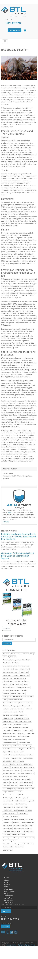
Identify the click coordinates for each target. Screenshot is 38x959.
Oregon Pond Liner (8, 792)
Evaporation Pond (19, 709)
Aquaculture (27, 721)
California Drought (18, 761)
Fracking (5, 684)
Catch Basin (20, 712)
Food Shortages (16, 779)
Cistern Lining (17, 730)
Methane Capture (20, 801)
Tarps (18, 654)
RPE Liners (6, 816)
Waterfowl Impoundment (26, 838)
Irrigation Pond (24, 675)
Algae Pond (21, 693)
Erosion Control (27, 730)
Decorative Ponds (8, 801)
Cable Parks (20, 773)
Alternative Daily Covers (10, 776)
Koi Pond (13, 693)
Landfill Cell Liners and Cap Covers (13, 755)
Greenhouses (15, 663)
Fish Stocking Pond (16, 767)
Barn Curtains (19, 847)
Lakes (4, 700)
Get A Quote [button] (14, 30)
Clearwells (14, 785)
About (6, 880)
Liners (5, 657)
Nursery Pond (7, 697)
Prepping (5, 782)
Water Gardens (26, 660)
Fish (16, 669)
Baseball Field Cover (24, 736)
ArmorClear (8, 900)
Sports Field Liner (8, 804)
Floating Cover (7, 727)
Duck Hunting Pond (9, 798)
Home (6, 878)
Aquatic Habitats (8, 752)
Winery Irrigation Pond (9, 736)
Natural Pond (24, 672)
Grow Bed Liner (7, 828)
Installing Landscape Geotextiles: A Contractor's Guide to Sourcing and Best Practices (18, 536)
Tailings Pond (7, 739)
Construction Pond (24, 742)
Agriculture (6, 654)
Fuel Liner (19, 684)
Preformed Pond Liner (25, 703)
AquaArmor (8, 896)
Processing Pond (8, 718)
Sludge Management (9, 773)
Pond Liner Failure (8, 847)
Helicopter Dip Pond (9, 807)
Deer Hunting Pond (22, 798)
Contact (7, 885)
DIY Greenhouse (22, 813)
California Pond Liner (9, 764)
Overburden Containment (24, 764)
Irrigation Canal (7, 678)
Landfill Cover (7, 675)
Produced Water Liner (18, 739)
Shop (6, 887)
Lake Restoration (19, 752)
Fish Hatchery (17, 746)
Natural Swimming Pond (22, 718)
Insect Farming (28, 844)
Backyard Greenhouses (9, 813)
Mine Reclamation (29, 767)
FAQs (6, 882)
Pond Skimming (7, 810)
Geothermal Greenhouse (15, 700)
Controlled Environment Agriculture (13, 819)
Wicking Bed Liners (18, 825)
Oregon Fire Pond (21, 807)
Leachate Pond (29, 755)
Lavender (18, 792)
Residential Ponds (28, 758)
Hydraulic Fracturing (20, 678)
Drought (17, 770)
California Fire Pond (20, 804)
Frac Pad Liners (15, 832)
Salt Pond (28, 709)
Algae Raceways (27, 746)
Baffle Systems (29, 773)
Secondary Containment (21, 681)
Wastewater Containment (20, 727)
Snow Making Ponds (9, 789)
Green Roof (6, 785)
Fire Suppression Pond (23, 687)
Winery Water (22, 733)
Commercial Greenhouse (10, 703)
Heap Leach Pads (16, 758)
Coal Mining (6, 835)
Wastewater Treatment (27, 822)
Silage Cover (30, 733)
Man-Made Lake (28, 697)
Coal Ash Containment (9, 749)
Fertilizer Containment (9, 733)
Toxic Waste (13, 782)
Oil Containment (8, 681)
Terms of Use (11, 945)
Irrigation (15, 675)
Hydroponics (12, 657)
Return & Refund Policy (26, 945)
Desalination (14, 816)
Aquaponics (25, 654)
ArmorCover (8, 903)
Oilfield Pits (30, 749)
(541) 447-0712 (13, 22)
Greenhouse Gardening (10, 666)
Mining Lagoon (7, 709)
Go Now (6, 522)
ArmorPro (8, 898)
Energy (32, 654)
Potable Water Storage (25, 782)
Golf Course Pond (24, 669)
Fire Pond (6, 690)
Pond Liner (6, 767)
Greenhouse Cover (23, 666)
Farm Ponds (6, 663)
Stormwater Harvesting (25, 785)
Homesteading (26, 779)
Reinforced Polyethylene (10, 841)
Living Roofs (29, 819)
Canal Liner (24, 690)
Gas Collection (7, 761)
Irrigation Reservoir (27, 770)
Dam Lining (6, 832)
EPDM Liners (23, 795)
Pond (12, 669)
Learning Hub (9, 891)
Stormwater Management (10, 715)
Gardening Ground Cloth (10, 838)
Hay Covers (29, 825)
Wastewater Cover (8, 770)
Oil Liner (12, 684)
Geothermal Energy (27, 832)
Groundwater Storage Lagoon (11, 706)
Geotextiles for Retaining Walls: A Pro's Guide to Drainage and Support (17, 556)
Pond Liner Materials (9, 712)
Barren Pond (23, 715)
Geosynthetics (7, 730)
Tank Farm (16, 822)
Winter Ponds (7, 746)
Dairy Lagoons (7, 822)
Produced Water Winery (10, 742)
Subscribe (7, 643)
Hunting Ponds (29, 789)
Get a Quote (8, 889)
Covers (13, 654)
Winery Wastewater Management (13, 844)
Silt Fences (29, 810)
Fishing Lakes (22, 749)
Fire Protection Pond (9, 687)
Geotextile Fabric (19, 810)
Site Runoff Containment (10, 795)
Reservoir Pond (23, 776)
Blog (6, 894)
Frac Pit (26, 684)
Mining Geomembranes (21, 724)
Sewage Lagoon (7, 724)
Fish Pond (6, 669)
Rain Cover (6, 758)
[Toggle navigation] (5, 41)
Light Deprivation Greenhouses (23, 828)
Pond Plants (20, 789)
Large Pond (30, 801)
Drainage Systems (8, 721)
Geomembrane (14, 690)
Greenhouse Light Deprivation (12, 660)
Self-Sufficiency (7, 825)
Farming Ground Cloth (18, 835)
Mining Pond (26, 706)
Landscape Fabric (8, 850)
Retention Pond (17, 697)
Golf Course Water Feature (10, 672)
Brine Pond (6, 693)
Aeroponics (6, 779)
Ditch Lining (18, 721)
